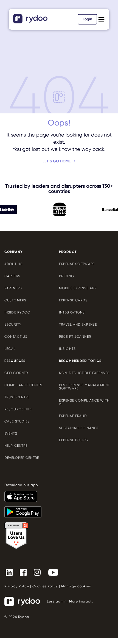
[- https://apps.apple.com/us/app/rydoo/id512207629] (23, 494)
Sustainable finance (79, 428)
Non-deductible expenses (84, 373)
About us (13, 264)
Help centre (15, 446)
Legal (10, 349)
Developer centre (21, 458)
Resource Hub (18, 409)
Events (10, 433)
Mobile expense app (78, 288)
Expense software (77, 264)
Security (12, 324)
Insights (67, 349)
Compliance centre (23, 385)
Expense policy (74, 440)
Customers (15, 300)
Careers (12, 276)
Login (87, 19)
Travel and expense (78, 324)
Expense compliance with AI (84, 402)
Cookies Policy (45, 586)
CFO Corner (16, 373)
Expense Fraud (73, 416)
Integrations (72, 312)
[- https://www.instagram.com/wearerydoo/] (39, 572)
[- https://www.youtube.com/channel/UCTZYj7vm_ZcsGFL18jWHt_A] (55, 572)
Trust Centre (17, 397)
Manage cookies (76, 586)
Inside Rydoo (17, 312)
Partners (13, 288)
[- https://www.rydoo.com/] (31, 21)
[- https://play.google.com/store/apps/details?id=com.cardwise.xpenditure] (25, 509)
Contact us (15, 337)
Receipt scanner (75, 337)
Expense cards (73, 300)
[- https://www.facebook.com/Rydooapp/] (25, 572)
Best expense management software (84, 386)
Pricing (66, 276)
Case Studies (17, 421)
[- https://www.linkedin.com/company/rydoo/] (11, 572)
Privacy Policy (16, 586)
